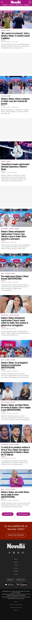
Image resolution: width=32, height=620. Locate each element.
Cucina (16, 574)
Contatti (15, 601)
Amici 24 (11, 4)
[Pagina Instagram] (30, 2)
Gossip (16, 568)
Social (16, 565)
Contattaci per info (16, 535)
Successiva (23, 514)
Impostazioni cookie (16, 607)
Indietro (8, 514)
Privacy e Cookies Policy (16, 604)
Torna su (15, 610)
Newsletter (19, 4)
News (16, 559)
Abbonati (26, 4)
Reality (16, 562)
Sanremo (5, 4)
